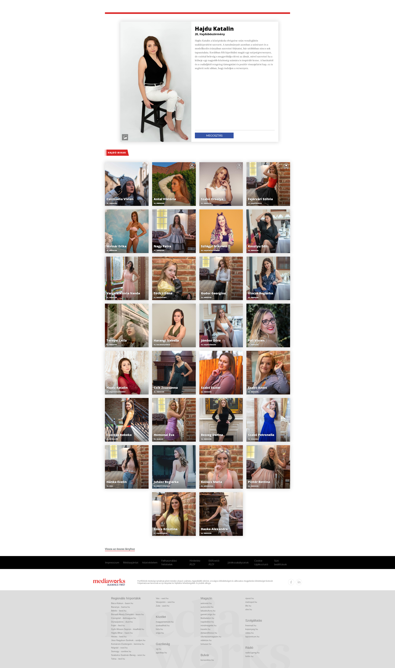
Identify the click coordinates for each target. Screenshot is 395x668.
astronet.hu (206, 603)
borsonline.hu (207, 660)
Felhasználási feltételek (169, 562)
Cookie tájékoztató (261, 562)
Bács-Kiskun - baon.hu (122, 603)
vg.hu (158, 649)
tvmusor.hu (206, 644)
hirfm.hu (249, 656)
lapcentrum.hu (252, 636)
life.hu (248, 605)
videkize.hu (206, 640)
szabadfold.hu (163, 625)
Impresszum (112, 562)
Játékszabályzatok (238, 562)
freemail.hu (250, 625)
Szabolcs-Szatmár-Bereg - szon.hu (128, 655)
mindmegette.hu (208, 625)
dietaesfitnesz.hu (209, 633)
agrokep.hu (161, 652)
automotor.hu (207, 607)
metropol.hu (251, 602)
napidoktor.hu (207, 622)
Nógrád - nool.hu (119, 647)
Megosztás (214, 135)
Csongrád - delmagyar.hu (123, 618)
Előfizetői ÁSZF (213, 562)
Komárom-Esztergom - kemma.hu (127, 644)
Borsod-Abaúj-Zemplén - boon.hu (127, 614)
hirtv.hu (159, 629)
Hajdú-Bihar (117, 152)
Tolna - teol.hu (118, 659)
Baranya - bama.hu (120, 607)
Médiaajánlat (130, 562)
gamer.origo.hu (208, 614)
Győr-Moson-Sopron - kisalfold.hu (127, 629)
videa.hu (249, 633)
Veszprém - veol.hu (165, 602)
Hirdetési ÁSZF (194, 562)
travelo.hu (205, 629)
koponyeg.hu (251, 629)
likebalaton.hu (207, 618)
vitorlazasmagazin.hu (211, 636)
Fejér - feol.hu (118, 625)
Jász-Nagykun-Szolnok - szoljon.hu (128, 640)
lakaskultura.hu (208, 610)
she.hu (248, 609)
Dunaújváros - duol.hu (122, 622)
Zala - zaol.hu (162, 605)
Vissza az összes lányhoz (120, 549)
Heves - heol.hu (119, 636)
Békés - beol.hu (118, 610)
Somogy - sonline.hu (121, 651)
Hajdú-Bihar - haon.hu (122, 633)
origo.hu (160, 633)
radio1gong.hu (252, 652)
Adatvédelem (150, 562)
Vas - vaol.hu (162, 598)
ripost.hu (249, 598)
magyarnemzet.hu (165, 622)
